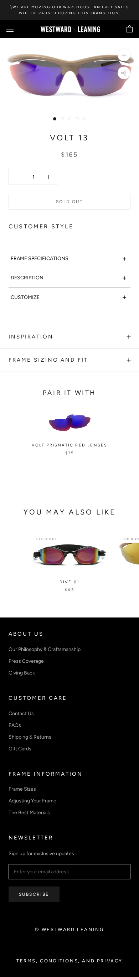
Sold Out (69, 201)
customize (69, 297)
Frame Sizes (22, 789)
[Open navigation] (10, 29)
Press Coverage (26, 661)
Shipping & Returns (30, 737)
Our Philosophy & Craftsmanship (45, 649)
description (69, 278)
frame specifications (69, 258)
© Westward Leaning (69, 929)
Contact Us (21, 713)
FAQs (15, 725)
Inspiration (31, 337)
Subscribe (34, 894)
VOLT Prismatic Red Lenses (70, 445)
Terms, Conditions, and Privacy (69, 960)
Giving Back (22, 673)
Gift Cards (20, 749)
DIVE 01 (69, 582)
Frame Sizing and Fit (48, 360)
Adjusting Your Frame (32, 801)
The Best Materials (29, 813)
